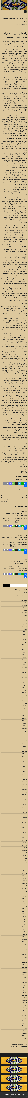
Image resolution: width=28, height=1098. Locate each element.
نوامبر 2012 (24, 827)
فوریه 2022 (24, 715)
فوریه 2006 (24, 964)
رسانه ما (25, 602)
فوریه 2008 (24, 911)
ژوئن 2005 (25, 977)
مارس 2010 (24, 870)
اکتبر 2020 (25, 738)
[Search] (2, 11)
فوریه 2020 (24, 756)
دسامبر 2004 (24, 992)
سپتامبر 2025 (24, 654)
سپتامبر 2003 (24, 1030)
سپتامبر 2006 (24, 952)
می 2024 (25, 680)
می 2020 (25, 748)
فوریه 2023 (24, 700)
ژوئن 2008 (25, 903)
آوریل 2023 (24, 697)
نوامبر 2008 (24, 896)
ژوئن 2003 (25, 1038)
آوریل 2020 (24, 751)
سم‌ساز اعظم (24, 607)
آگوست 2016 (24, 781)
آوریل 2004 (24, 1012)
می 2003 (25, 1041)
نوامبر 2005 (24, 967)
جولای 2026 (24, 629)
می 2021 (25, 725)
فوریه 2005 (24, 987)
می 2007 (25, 934)
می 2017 (25, 779)
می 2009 (25, 893)
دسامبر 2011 (24, 842)
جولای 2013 (24, 809)
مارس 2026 (24, 639)
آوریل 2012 (24, 837)
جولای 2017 (24, 776)
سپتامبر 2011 (24, 850)
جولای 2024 (24, 677)
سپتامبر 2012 (24, 832)
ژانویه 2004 (24, 1020)
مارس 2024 (24, 685)
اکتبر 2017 (25, 771)
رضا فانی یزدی (14, 4)
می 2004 (25, 1010)
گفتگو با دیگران (24, 612)
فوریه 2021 (24, 731)
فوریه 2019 (24, 761)
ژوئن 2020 (25, 746)
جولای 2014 (24, 797)
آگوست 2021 (24, 718)
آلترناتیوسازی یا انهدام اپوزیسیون (19, 561)
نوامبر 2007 (24, 919)
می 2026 (25, 634)
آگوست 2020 (24, 741)
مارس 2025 (24, 669)
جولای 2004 (24, 1005)
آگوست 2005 (24, 972)
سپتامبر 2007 (24, 924)
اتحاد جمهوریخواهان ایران (21, 595)
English (25, 592)
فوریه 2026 (24, 642)
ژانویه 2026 (24, 644)
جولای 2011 (24, 855)
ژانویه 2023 (24, 703)
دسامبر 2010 (24, 860)
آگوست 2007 (24, 926)
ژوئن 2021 (25, 723)
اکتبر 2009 (25, 880)
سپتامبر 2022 (24, 713)
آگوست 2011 (24, 852)
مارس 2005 (24, 985)
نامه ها (25, 615)
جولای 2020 (24, 743)
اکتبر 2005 (25, 969)
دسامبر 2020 (24, 736)
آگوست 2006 (24, 954)
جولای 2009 (24, 888)
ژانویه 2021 (24, 733)
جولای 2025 (24, 659)
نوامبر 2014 (24, 794)
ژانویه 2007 (24, 944)
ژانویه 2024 (24, 690)
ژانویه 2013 (24, 822)
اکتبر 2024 (25, 675)
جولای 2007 (24, 929)
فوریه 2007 (24, 941)
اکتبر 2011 (25, 847)
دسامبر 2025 (24, 647)
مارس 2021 (24, 728)
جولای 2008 (24, 901)
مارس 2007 (24, 939)
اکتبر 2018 (25, 766)
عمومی (25, 535)
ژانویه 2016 (24, 786)
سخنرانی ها (24, 605)
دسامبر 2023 (24, 692)
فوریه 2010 (24, 873)
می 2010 (25, 868)
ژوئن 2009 (25, 891)
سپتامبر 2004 (24, 1000)
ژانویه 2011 (24, 858)
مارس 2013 (24, 817)
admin (25, 515)
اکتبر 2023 (25, 695)
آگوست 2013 (24, 807)
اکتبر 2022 (25, 710)
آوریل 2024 (24, 682)
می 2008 (25, 906)
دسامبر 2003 (24, 1023)
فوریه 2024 (24, 687)
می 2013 (25, 812)
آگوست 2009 (24, 885)
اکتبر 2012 (25, 830)
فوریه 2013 (24, 819)
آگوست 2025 (24, 657)
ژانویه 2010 (24, 875)
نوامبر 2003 (24, 1025)
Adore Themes (23, 1096)
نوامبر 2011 (24, 845)
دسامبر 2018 (24, 764)
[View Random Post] (5, 11)
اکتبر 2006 (25, 949)
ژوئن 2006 (25, 957)
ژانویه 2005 (24, 990)
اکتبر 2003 (25, 1028)
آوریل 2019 (24, 758)
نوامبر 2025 (24, 649)
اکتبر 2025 (25, 652)
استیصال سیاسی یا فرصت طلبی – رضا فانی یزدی (14, 537)
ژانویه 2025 (24, 672)
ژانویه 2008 (24, 913)
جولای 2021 (24, 720)
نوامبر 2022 (24, 708)
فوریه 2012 (24, 840)
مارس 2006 (24, 962)
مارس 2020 (24, 753)
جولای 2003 (24, 1035)
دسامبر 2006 (24, 946)
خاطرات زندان (24, 600)
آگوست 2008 (24, 898)
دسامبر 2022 (24, 705)
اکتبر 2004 (25, 997)
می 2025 (25, 664)
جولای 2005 (24, 974)
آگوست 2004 (24, 1002)
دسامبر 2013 (24, 799)
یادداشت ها (24, 620)
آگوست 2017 (24, 774)
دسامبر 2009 (24, 878)
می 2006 (25, 959)
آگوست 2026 (24, 626)
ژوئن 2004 (25, 1007)
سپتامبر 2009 (24, 883)
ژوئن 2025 (25, 662)
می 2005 (25, 979)
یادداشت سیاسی (17, 489)
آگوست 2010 (24, 863)
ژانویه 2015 (24, 791)
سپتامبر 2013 (24, 804)
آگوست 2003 (24, 1033)
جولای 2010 (24, 865)
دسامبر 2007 (24, 916)
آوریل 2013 (24, 814)
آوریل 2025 (24, 667)
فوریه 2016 (24, 784)
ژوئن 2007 (25, 931)
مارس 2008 (24, 908)
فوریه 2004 (24, 1018)
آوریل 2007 (24, 936)
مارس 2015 (24, 789)
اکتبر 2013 (25, 802)
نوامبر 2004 (24, 995)
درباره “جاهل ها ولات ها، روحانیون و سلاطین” (15, 513)
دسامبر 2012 (24, 825)
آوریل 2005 (24, 982)
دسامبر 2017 (24, 769)
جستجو (25, 583)
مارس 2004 (24, 1015)
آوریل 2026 (24, 636)
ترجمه (25, 597)
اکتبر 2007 (25, 921)
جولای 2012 (24, 835)
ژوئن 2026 (25, 631)
